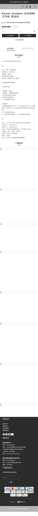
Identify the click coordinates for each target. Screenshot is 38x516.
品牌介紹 (5, 424)
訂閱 (10, 482)
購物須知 (5, 426)
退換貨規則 (6, 428)
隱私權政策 (6, 430)
